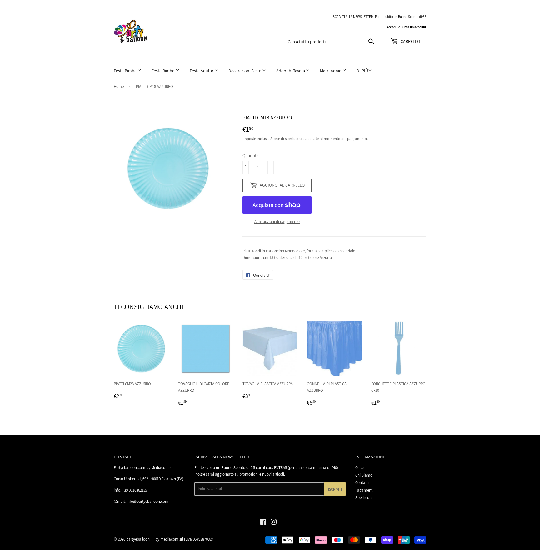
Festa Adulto (202, 70)
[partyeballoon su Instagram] (274, 523)
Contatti (362, 482)
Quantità (250, 155)
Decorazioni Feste (245, 70)
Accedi (391, 27)
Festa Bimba (126, 70)
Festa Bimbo (164, 70)
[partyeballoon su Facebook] (263, 523)
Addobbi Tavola (291, 70)
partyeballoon (138, 539)
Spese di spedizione (286, 138)
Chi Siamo (363, 475)
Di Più (362, 70)
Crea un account (414, 27)
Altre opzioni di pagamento (277, 221)
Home (119, 86)
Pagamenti (364, 490)
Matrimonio (331, 70)
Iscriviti (335, 489)
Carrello (410, 41)
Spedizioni (363, 497)
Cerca (360, 467)
